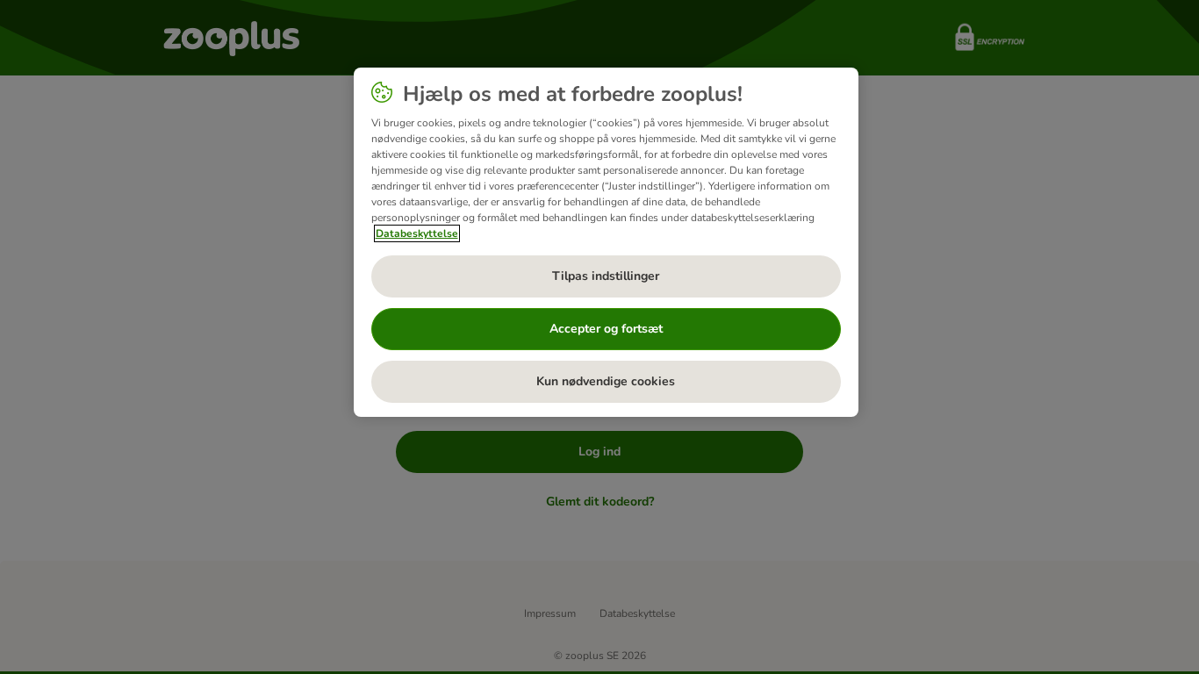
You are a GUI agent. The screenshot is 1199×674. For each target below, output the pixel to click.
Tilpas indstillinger (605, 276)
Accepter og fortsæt (606, 328)
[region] (606, 242)
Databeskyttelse (417, 233)
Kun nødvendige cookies (605, 381)
